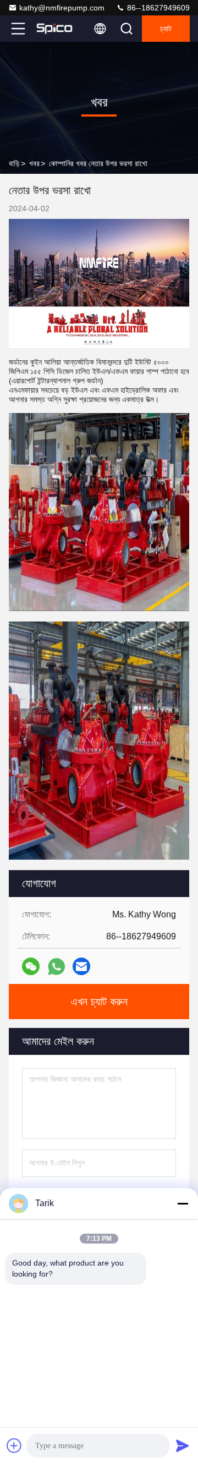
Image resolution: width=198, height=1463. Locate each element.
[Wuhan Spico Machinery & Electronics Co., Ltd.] (54, 28)
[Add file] (14, 1445)
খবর (34, 163)
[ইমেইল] (81, 966)
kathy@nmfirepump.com (62, 7)
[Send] (182, 1445)
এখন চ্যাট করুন (99, 1002)
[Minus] (182, 1203)
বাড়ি (14, 163)
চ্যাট (166, 28)
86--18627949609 (157, 7)
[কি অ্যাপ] (56, 966)
